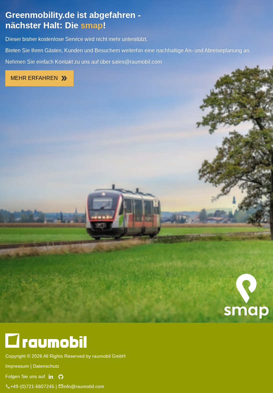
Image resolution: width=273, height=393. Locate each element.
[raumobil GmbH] (46, 346)
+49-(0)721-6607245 (32, 386)
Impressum (17, 366)
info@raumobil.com (83, 386)
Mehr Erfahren (34, 78)
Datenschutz (46, 366)
